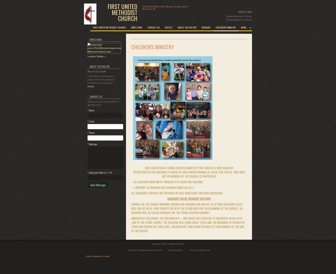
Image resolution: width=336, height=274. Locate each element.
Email (91, 121)
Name (91, 110)
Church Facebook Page (200, 250)
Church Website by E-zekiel (97, 256)
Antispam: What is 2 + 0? (100, 172)
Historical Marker (176, 250)
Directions (136, 27)
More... (244, 27)
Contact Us (154, 27)
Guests (168, 27)
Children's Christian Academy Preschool (145, 250)
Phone (91, 132)
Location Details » (97, 56)
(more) (91, 86)
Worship (206, 27)
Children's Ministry (226, 27)
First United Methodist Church (122, 12)
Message (92, 144)
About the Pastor (187, 27)
